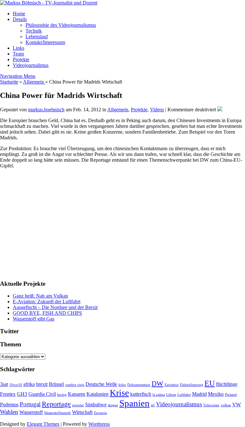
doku (122, 385)
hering (62, 394)
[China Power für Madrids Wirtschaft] (219, 109)
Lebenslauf (37, 36)
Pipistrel (231, 394)
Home (19, 13)
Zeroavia (100, 413)
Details (20, 19)
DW (157, 383)
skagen (113, 405)
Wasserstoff (31, 412)
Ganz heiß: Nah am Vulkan (40, 295)
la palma (158, 394)
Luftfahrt (184, 394)
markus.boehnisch (46, 109)
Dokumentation (138, 385)
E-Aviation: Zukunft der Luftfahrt (46, 301)
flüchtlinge (226, 384)
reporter (78, 405)
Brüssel (56, 384)
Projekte (21, 59)
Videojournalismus (179, 404)
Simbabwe (96, 404)
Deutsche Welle (101, 384)
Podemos (9, 404)
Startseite (9, 82)
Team (18, 53)
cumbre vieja (74, 385)
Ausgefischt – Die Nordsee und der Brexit (55, 307)
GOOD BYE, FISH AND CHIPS (47, 313)
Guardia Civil (42, 394)
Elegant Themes (43, 424)
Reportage (56, 404)
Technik (34, 30)
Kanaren (76, 394)
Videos (157, 109)
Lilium (171, 394)
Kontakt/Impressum (45, 42)
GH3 (22, 394)
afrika (29, 384)
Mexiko (216, 394)
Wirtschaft (82, 412)
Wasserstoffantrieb (57, 413)
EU (209, 383)
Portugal (30, 404)
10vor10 (15, 385)
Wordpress (99, 424)
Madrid (199, 394)
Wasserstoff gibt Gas (33, 318)
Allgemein (34, 82)
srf (153, 405)
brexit (42, 384)
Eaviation (172, 385)
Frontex (8, 394)
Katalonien (97, 394)
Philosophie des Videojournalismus (61, 25)
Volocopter (211, 405)
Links (18, 48)
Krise (119, 393)
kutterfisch (140, 394)
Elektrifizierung (191, 385)
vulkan (226, 405)
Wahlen (9, 412)
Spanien (134, 403)
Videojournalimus (30, 65)
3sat (4, 384)
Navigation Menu (17, 76)
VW (236, 404)
